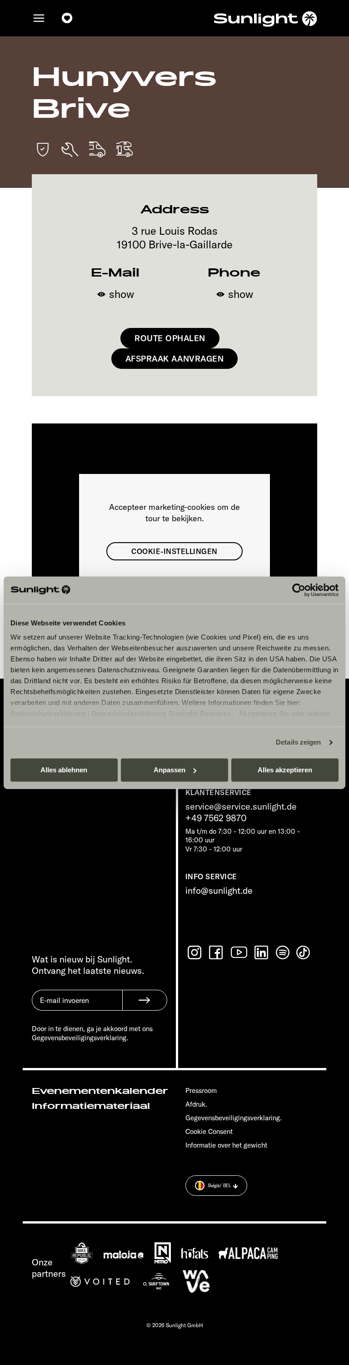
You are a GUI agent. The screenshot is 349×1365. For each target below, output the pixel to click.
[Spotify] (283, 952)
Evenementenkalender (100, 1091)
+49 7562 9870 (216, 817)
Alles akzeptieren (285, 770)
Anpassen (169, 770)
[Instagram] (195, 952)
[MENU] (39, 18)
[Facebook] (217, 952)
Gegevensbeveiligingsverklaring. (233, 1117)
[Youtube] (239, 952)
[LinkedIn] (262, 952)
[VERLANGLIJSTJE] (67, 18)
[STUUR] (144, 1000)
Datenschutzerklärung (47, 713)
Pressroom (201, 1090)
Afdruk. (196, 1104)
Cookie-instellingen (174, 551)
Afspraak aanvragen (174, 358)
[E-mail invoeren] (77, 1007)
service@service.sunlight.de (241, 806)
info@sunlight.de (219, 890)
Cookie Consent (209, 1131)
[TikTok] (304, 952)
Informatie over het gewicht (226, 1145)
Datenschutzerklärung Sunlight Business (161, 713)
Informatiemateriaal (91, 1106)
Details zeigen (298, 742)
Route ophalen (170, 338)
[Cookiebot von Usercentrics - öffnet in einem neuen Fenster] (299, 590)
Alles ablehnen (63, 770)
